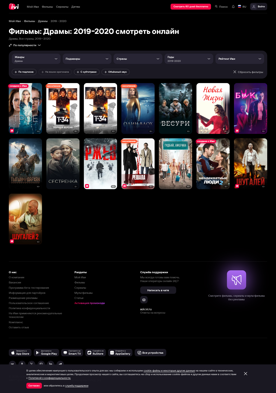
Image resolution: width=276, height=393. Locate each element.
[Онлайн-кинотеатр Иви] (15, 6)
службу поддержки (76, 385)
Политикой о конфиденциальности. (49, 377)
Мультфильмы (83, 292)
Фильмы (79, 282)
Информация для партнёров (27, 292)
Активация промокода (89, 302)
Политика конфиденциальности (29, 308)
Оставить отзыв (19, 327)
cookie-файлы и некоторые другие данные (169, 370)
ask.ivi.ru (146, 309)
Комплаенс (16, 322)
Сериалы (80, 287)
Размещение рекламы (23, 297)
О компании (16, 277)
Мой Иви (80, 277)
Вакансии (15, 282)
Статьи (78, 297)
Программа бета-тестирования (29, 287)
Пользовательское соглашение (29, 302)
